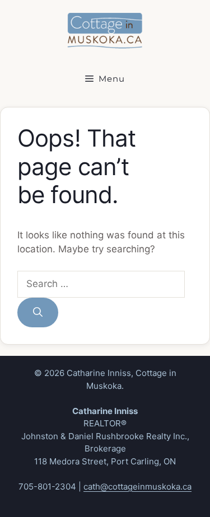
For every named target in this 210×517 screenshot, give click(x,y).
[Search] (37, 313)
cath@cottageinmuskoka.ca (137, 486)
